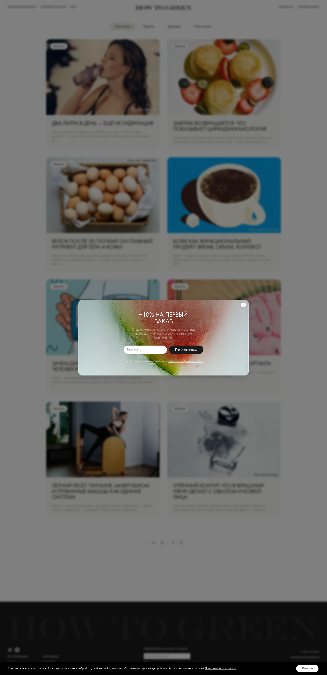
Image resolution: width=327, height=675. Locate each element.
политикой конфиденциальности (185, 361)
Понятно (307, 668)
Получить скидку (186, 349)
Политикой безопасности (220, 668)
